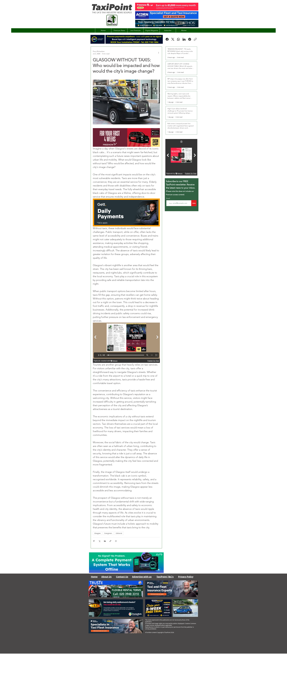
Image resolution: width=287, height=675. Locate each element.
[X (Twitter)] (172, 39)
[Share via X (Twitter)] (99, 541)
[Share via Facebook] (94, 541)
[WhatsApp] (178, 39)
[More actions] (158, 52)
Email (168, 198)
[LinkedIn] (184, 39)
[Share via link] (110, 541)
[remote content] (126, 343)
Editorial (119, 533)
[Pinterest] (189, 39)
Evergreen (108, 533)
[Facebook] (167, 39)
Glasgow (97, 533)
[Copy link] (195, 39)
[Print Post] (116, 541)
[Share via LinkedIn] (105, 541)
